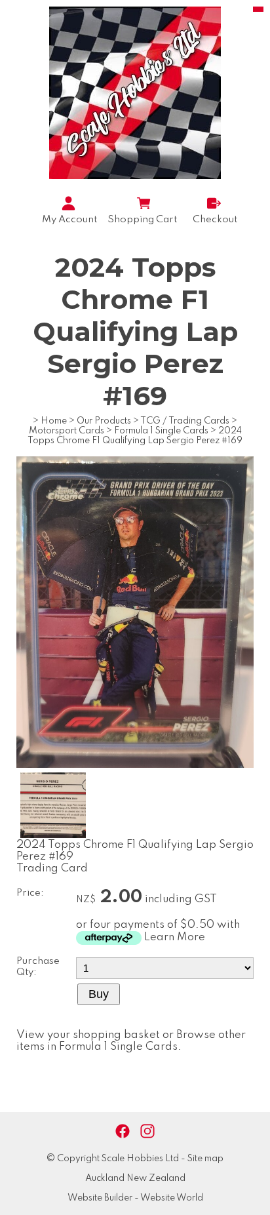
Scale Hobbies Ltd (140, 1158)
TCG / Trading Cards (184, 421)
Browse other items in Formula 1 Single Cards (131, 1040)
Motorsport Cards (66, 430)
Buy (98, 994)
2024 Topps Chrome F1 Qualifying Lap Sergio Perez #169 (135, 435)
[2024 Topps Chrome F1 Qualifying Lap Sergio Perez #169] (135, 764)
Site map (205, 1158)
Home (54, 421)
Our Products (104, 421)
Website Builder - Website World (135, 1198)
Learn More (174, 937)
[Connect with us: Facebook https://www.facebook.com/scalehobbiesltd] (122, 1131)
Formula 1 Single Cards (161, 430)
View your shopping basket (88, 1035)
